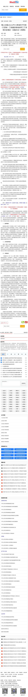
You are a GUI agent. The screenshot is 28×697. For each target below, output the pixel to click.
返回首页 (25, 21)
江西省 (10, 21)
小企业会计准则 (4, 417)
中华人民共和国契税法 (5, 593)
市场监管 (20, 672)
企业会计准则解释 (5, 426)
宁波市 (10, 411)
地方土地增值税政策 (20, 458)
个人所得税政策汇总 (7, 452)
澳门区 (10, 408)
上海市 (10, 390)
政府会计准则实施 (5, 441)
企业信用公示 (3, 676)
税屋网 (2, 680)
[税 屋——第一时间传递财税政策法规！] (14, 3)
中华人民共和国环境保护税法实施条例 (9, 607)
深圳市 (23, 411)
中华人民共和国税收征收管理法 (7, 616)
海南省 (17, 402)
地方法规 (6, 21)
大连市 (23, 408)
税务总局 (13, 672)
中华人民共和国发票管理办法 (7, 622)
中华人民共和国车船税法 (6, 584)
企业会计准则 (4, 420)
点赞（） (5, 322)
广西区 (23, 399)
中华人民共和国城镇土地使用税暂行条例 (9, 557)
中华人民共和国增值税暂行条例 (7, 503)
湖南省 (10, 399)
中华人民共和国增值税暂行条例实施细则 (9, 506)
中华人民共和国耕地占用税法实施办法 (9, 601)
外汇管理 (10, 674)
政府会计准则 (4, 432)
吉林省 (23, 392)
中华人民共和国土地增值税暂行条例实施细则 (10, 581)
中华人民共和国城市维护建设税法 (8, 563)
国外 (17, 408)
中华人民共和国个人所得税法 (7, 545)
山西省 (23, 404)
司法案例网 (14, 676)
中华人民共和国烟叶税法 (6, 590)
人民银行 (2, 674)
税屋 (2, 21)
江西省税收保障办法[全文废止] (9, 645)
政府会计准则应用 (5, 435)
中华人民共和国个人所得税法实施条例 (9, 548)
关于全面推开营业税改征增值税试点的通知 (10, 515)
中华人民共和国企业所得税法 (7, 539)
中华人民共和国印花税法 (6, 566)
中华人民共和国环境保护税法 (7, 604)
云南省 (4, 402)
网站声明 (10, 680)
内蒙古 (17, 404)
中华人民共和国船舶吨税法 (6, 610)
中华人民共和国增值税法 (6, 509)
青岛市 (4, 411)
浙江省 (17, 395)
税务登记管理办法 (5, 628)
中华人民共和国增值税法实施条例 (8, 512)
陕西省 (10, 402)
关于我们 (5, 680)
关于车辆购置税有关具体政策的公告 (8, 527)
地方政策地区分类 (20, 455)
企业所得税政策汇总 (20, 449)
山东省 (4, 397)
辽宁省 (23, 397)
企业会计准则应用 (5, 423)
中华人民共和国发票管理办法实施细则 (9, 625)
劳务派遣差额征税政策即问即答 (8, 364)
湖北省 (4, 395)
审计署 (6, 674)
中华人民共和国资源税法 (6, 572)
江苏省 (23, 395)
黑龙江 (17, 399)
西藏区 (10, 395)
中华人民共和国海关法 (5, 530)
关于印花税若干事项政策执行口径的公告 (9, 569)
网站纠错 (19, 680)
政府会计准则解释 (5, 438)
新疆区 (10, 406)
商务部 (9, 672)
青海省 (4, 406)
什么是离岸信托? (6, 366)
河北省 (4, 392)
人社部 (17, 672)
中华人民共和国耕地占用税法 (7, 598)
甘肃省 (10, 404)
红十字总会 (15, 674)
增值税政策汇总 (7, 449)
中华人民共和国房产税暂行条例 (7, 554)
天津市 (23, 390)
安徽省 (17, 392)
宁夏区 (4, 404)
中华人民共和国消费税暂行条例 (7, 518)
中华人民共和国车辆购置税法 (7, 524)
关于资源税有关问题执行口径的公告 (8, 575)
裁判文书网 (9, 676)
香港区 (23, 406)
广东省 (10, 392)
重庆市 (17, 390)
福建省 (17, 406)
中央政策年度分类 (20, 452)
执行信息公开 (20, 674)
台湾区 (4, 408)
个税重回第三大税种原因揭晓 (8, 17)
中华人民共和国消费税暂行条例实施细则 (9, 521)
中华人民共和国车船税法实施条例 (8, 587)
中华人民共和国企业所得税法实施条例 (9, 542)
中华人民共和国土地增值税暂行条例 (8, 578)
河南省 (17, 397)
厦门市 (17, 411)
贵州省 (23, 402)
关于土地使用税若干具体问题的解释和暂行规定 (10, 560)
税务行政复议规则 (5, 631)
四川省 (10, 397)
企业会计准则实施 (5, 429)
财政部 (5, 672)
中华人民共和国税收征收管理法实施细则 (9, 619)
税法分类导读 (7, 455)
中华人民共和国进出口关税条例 (7, 533)
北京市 (4, 390)
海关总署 (25, 672)
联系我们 (14, 680)
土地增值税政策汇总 (7, 458)
